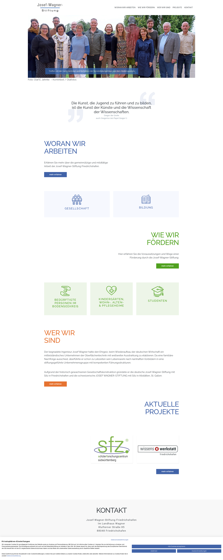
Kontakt (188, 7)
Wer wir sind (163, 7)
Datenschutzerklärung (14, 556)
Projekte (177, 7)
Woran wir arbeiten (124, 7)
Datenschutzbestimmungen (119, 540)
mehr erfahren (55, 174)
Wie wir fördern (146, 7)
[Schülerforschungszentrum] (112, 449)
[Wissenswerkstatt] (158, 449)
